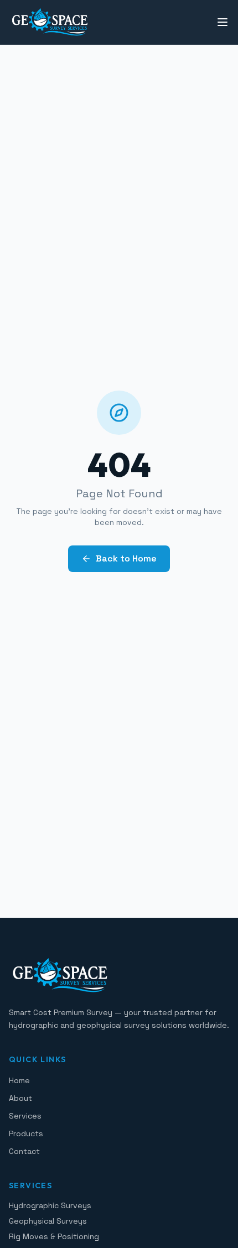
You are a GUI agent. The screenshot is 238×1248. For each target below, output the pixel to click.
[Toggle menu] (222, 22)
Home (19, 1080)
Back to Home (126, 558)
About (20, 1098)
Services (25, 1116)
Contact (24, 1151)
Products (26, 1133)
